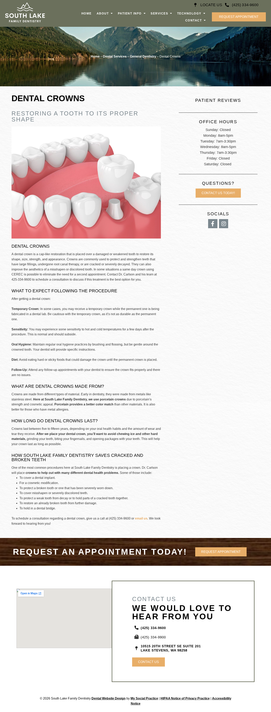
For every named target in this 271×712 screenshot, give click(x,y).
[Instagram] (223, 223)
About (103, 13)
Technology (189, 13)
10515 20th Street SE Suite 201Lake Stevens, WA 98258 (171, 648)
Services (159, 13)
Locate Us (211, 5)
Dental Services (115, 56)
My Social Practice (144, 698)
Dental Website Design (108, 698)
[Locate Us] (195, 5)
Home (86, 13)
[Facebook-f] (212, 223)
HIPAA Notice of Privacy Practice (185, 698)
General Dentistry (143, 56)
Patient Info (130, 13)
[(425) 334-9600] (227, 5)
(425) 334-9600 (245, 5)
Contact (193, 20)
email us (141, 518)
